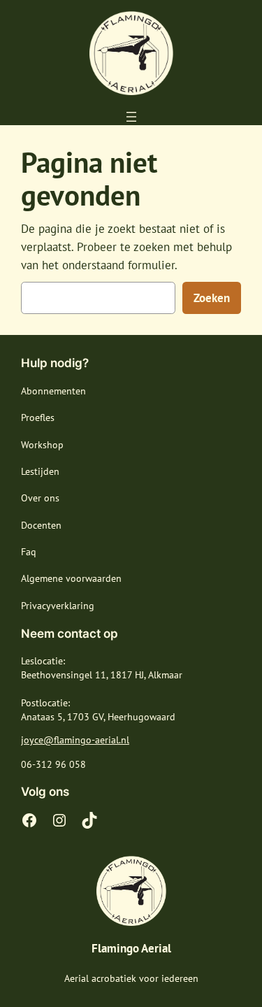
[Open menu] (131, 116)
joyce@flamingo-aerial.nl (75, 740)
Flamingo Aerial (131, 948)
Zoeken (212, 298)
